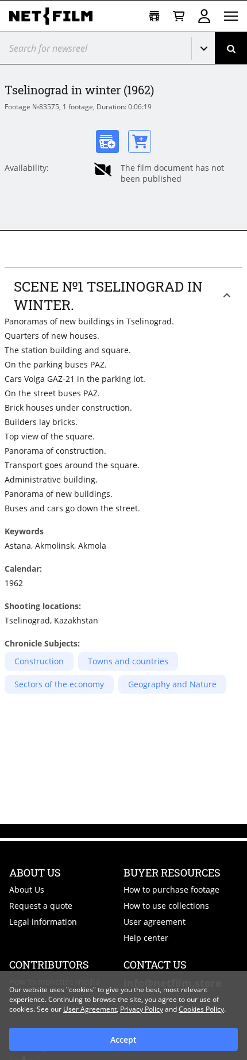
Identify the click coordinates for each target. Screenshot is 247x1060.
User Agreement (90, 1009)
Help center (146, 937)
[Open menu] (231, 16)
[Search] (231, 48)
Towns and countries (128, 661)
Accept (123, 1039)
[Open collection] (154, 16)
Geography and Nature (172, 684)
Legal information (43, 921)
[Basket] (178, 16)
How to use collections (166, 905)
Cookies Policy (201, 1009)
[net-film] (55, 16)
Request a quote (40, 905)
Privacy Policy (141, 1009)
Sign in (204, 16)
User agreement (155, 921)
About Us (26, 889)
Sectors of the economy (59, 684)
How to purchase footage (171, 889)
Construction (39, 661)
